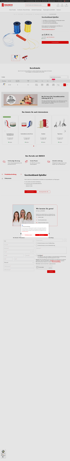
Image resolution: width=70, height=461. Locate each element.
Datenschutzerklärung (25, 231)
